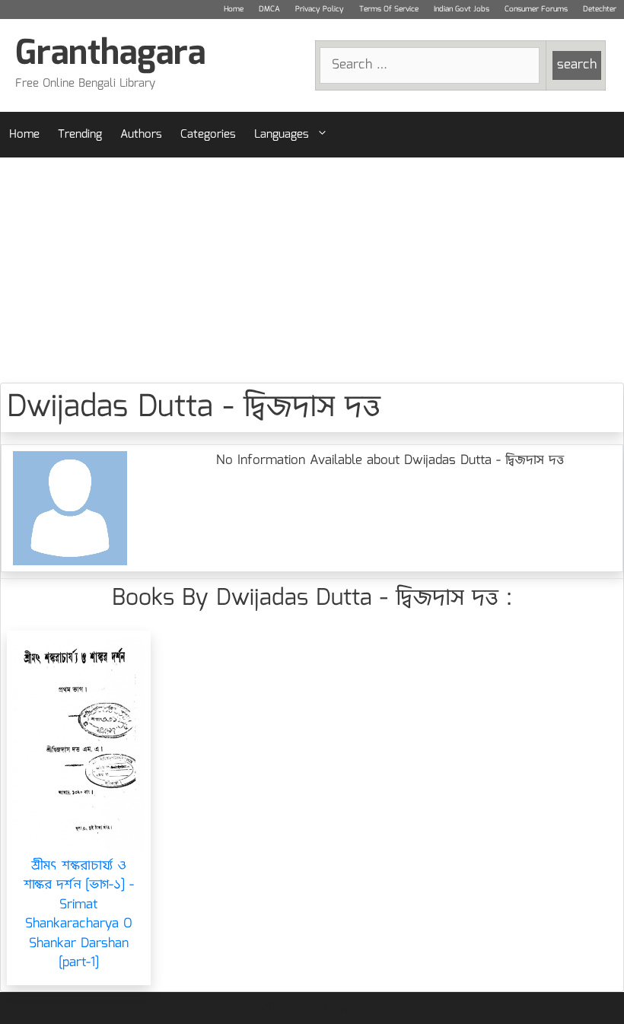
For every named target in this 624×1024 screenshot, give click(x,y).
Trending (80, 135)
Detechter (599, 9)
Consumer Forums (536, 9)
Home (234, 9)
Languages (281, 135)
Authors (141, 135)
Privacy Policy (319, 9)
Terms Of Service (389, 9)
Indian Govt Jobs (461, 9)
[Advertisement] (312, 270)
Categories (208, 135)
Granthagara (110, 54)
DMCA (269, 9)
